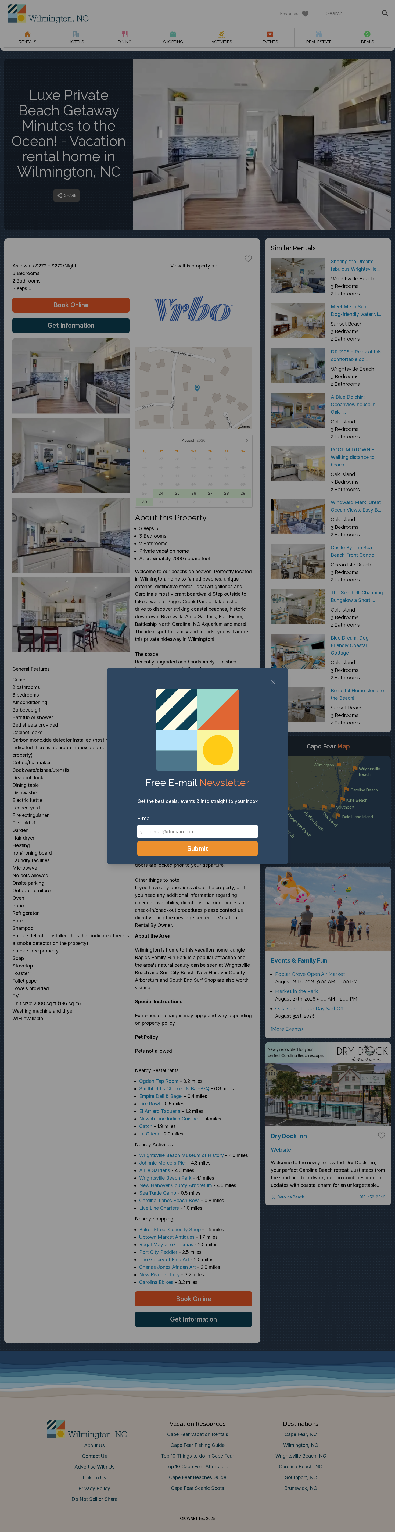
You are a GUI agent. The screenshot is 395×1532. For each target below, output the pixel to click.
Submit (197, 848)
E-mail (144, 818)
